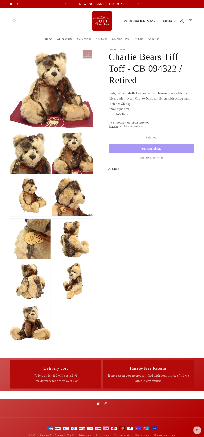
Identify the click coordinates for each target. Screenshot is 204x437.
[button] (14, 21)
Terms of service (122, 435)
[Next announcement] (138, 4)
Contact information (164, 435)
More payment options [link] (151, 157)
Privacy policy (103, 435)
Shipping (113, 126)
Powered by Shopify (65, 435)
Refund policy (85, 435)
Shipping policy (142, 435)
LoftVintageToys (45, 435)
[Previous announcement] (65, 4)
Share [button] (115, 169)
